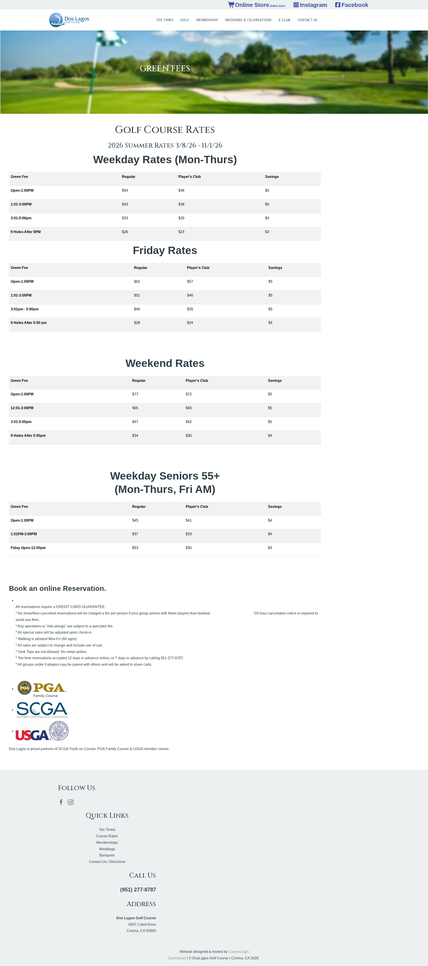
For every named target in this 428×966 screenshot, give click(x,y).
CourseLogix (238, 952)
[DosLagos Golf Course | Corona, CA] (69, 20)
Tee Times (107, 830)
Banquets (107, 855)
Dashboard (177, 958)
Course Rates (107, 836)
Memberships (107, 842)
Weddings (107, 849)
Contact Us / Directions (107, 862)
